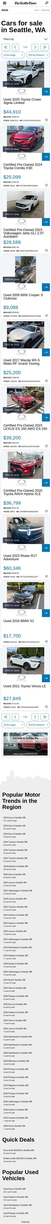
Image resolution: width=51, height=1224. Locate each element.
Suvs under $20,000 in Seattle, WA (18, 1151)
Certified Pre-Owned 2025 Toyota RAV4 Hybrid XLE (22, 492)
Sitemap (25, 1222)
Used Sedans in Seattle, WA (15, 1198)
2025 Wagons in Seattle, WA (15, 1086)
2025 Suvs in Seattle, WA (14, 819)
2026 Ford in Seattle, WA (14, 1127)
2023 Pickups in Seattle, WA (15, 1070)
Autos (4, 10)
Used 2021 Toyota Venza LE (24, 686)
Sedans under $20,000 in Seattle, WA (19, 1159)
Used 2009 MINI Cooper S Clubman (23, 296)
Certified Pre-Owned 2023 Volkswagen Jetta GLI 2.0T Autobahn (23, 233)
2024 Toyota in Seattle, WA (15, 843)
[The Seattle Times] (25, 3)
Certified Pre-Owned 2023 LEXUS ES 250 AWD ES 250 (25, 427)
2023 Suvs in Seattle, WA (14, 835)
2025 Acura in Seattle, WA (15, 1005)
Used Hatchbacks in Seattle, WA (17, 1206)
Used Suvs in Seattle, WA (14, 1190)
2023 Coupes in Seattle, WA (15, 1119)
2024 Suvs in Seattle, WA (14, 827)
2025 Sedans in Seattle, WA (15, 916)
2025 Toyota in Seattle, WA (15, 851)
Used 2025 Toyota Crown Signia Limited (22, 101)
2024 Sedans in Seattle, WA (15, 867)
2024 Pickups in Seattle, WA (15, 997)
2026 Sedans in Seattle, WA (15, 1013)
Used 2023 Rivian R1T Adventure (20, 557)
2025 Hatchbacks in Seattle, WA (17, 1046)
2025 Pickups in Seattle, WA (15, 1078)
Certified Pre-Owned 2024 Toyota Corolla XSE (22, 166)
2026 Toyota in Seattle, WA (15, 859)
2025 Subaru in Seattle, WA (15, 924)
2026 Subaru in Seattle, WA (15, 1111)
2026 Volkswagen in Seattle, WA (17, 1103)
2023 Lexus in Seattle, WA (14, 884)
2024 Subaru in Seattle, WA (15, 965)
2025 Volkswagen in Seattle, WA (17, 892)
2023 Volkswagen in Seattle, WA (17, 940)
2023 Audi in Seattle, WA (14, 981)
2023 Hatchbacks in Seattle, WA (17, 949)
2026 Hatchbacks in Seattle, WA (17, 1054)
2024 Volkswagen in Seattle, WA (17, 973)
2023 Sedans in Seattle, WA (15, 957)
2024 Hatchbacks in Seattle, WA (17, 1038)
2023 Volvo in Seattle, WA (14, 989)
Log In (36, 10)
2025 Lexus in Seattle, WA (14, 932)
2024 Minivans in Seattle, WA (16, 1062)
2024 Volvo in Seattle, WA (14, 1022)
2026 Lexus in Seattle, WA (14, 1030)
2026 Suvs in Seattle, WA (14, 875)
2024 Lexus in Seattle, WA (14, 900)
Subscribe (45, 10)
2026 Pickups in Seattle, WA (15, 1095)
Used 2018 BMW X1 (18, 621)
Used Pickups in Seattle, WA (15, 1214)
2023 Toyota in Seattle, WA (15, 908)
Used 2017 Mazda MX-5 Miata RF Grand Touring (21, 362)
